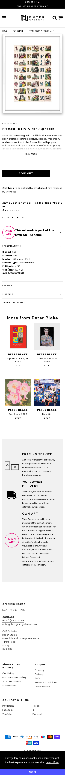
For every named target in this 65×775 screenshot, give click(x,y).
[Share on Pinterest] (23, 217)
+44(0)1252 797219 (48, 203)
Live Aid (47, 414)
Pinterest (37, 714)
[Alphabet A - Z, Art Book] (18, 336)
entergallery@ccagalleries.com (19, 624)
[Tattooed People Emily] (47, 336)
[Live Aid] (47, 392)
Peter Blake (18, 31)
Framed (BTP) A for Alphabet (28, 128)
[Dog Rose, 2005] (18, 392)
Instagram (8, 705)
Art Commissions (11, 681)
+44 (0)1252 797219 (13, 620)
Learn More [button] (52, 762)
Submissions (9, 685)
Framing (39, 670)
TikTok (35, 705)
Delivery (39, 674)
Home (4, 31)
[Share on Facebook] (12, 217)
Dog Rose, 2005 (18, 414)
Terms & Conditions (46, 682)
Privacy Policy (42, 686)
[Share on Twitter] (18, 217)
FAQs (37, 678)
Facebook (7, 710)
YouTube (7, 714)
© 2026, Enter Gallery (31, 750)
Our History (8, 673)
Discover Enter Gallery (14, 677)
